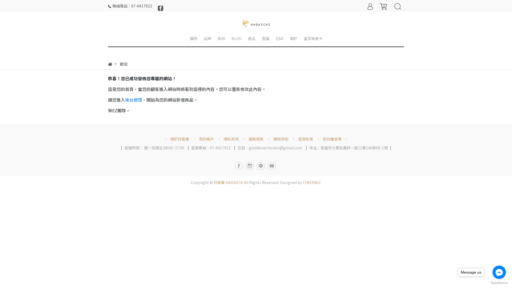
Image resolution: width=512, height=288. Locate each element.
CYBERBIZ (312, 182)
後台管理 (133, 100)
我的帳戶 (206, 139)
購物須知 (280, 139)
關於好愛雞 (179, 139)
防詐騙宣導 (332, 139)
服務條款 (256, 139)
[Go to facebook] (499, 272)
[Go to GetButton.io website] (499, 282)
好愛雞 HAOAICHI (228, 182)
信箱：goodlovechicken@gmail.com (270, 148)
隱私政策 (231, 139)
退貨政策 (305, 139)
